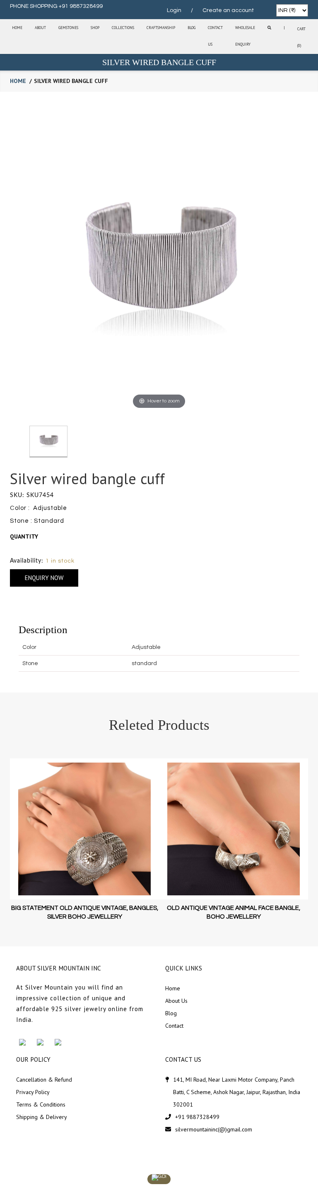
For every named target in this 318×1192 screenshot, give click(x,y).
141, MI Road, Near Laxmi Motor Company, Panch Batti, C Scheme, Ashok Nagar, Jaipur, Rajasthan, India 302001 (236, 1092)
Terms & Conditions (40, 1104)
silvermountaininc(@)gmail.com (213, 1129)
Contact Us (215, 35)
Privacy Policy (33, 1092)
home (18, 81)
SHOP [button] (95, 27)
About (40, 27)
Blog (191, 27)
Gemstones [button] (68, 27)
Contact (174, 1025)
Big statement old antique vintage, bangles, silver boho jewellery (84, 912)
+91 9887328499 (197, 1117)
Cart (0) (301, 37)
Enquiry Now (44, 578)
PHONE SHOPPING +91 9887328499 (56, 6)
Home (17, 27)
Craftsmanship (161, 27)
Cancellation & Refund (44, 1079)
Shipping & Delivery (41, 1117)
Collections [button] (123, 27)
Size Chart (26, 548)
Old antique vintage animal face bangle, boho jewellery (233, 912)
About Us (176, 1000)
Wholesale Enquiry (245, 35)
